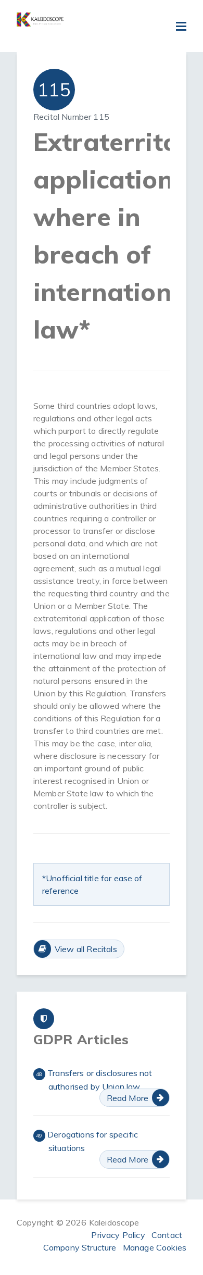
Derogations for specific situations (87, 1141)
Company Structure (80, 1247)
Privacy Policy (118, 1235)
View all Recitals (86, 949)
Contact (166, 1235)
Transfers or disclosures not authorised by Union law (94, 1080)
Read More (127, 1098)
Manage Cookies (154, 1247)
